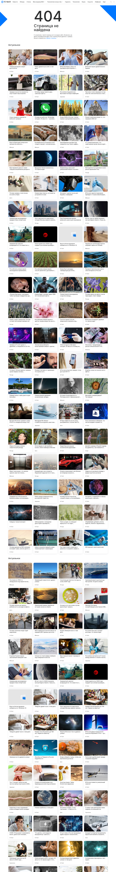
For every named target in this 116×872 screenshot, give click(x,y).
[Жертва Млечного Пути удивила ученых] (70, 827)
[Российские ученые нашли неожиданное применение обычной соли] (20, 263)
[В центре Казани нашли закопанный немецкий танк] (20, 751)
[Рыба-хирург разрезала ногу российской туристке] (45, 491)
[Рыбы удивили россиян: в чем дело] (45, 61)
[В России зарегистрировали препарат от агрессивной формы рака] (96, 188)
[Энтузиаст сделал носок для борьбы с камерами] (70, 188)
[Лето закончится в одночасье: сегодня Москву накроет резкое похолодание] (45, 213)
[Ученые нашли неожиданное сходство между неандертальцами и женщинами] (70, 289)
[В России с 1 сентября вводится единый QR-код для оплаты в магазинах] (45, 592)
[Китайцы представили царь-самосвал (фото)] (45, 86)
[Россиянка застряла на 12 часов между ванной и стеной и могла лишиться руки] (96, 751)
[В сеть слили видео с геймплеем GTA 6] (96, 592)
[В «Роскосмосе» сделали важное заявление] (70, 567)
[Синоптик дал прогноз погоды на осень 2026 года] (70, 676)
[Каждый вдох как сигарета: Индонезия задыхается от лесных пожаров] (45, 466)
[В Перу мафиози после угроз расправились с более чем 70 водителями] (70, 415)
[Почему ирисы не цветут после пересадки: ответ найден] (96, 289)
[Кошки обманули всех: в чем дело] (70, 726)
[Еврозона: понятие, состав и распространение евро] (20, 567)
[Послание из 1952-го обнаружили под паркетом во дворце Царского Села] (20, 676)
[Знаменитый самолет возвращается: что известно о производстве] (20, 238)
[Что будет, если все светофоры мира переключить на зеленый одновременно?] (96, 643)
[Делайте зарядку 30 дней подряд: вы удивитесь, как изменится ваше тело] (96, 440)
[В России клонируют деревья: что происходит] (96, 314)
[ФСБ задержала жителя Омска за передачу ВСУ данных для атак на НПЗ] (45, 726)
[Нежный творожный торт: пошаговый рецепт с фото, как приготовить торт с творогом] (20, 643)
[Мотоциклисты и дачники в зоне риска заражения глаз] (96, 162)
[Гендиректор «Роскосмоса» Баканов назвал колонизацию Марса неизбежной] (20, 491)
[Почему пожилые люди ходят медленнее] (20, 726)
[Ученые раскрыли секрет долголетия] (20, 61)
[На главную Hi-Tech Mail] (7, 2)
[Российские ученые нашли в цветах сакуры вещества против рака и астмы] (45, 314)
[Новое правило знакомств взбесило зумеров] (20, 112)
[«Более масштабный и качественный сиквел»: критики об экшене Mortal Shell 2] (45, 339)
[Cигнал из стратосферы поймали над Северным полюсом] (45, 751)
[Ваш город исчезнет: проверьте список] (70, 751)
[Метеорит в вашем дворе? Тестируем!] (96, 390)
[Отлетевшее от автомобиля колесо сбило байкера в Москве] (45, 440)
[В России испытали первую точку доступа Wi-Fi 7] (70, 365)
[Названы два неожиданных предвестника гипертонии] (20, 213)
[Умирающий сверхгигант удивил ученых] (45, 676)
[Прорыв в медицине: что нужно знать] (70, 592)
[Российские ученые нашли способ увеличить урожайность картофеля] (45, 263)
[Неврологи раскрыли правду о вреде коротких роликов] (96, 466)
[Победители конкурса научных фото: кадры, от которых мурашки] (20, 617)
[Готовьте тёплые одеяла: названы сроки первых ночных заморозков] (20, 365)
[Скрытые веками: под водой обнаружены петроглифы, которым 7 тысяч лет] (70, 617)
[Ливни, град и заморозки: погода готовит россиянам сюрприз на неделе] (20, 314)
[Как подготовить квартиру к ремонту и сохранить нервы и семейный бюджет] (70, 542)
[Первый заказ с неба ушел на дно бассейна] (20, 390)
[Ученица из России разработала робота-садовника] (45, 617)
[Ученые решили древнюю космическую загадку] (45, 390)
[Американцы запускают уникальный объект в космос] (70, 162)
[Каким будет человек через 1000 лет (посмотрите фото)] (45, 289)
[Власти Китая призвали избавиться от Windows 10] (70, 238)
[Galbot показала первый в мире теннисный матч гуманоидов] (45, 542)
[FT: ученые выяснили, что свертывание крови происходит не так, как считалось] (96, 137)
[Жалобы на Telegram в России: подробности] (45, 853)
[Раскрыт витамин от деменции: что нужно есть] (45, 365)
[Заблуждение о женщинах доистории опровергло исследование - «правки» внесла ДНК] (45, 516)
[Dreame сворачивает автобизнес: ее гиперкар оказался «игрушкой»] (70, 466)
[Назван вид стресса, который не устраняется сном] (45, 188)
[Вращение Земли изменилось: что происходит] (45, 162)
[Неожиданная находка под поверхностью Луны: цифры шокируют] (70, 137)
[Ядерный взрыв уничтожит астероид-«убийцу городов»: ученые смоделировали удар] (70, 643)
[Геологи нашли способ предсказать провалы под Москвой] (70, 314)
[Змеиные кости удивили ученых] (20, 853)
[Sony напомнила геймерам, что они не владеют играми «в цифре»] (96, 415)
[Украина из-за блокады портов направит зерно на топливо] (96, 238)
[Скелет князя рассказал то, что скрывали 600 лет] (96, 112)
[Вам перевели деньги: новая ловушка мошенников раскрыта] (20, 162)
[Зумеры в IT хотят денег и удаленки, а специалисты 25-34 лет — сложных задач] (20, 339)
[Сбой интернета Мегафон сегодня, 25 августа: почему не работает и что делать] (70, 339)
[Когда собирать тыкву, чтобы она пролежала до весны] (70, 853)
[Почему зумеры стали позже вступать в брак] (20, 188)
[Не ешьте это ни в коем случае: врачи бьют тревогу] (70, 701)
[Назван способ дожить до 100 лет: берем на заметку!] (96, 802)
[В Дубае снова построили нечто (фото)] (96, 365)
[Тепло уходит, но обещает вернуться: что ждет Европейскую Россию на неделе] (70, 516)
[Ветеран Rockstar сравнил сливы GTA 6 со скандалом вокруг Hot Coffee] (20, 415)
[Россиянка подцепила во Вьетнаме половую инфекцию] (70, 86)
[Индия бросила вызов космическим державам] (70, 440)
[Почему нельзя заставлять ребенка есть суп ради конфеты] (20, 701)
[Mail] (2, 2)
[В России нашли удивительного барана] (96, 61)
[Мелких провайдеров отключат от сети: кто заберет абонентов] (96, 617)
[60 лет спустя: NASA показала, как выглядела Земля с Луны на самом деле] (96, 213)
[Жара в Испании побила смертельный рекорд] (20, 440)
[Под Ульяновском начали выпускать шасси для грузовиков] (70, 213)
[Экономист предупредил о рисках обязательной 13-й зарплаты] (96, 339)
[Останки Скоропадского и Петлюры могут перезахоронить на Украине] (70, 390)
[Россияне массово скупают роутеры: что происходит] (96, 726)
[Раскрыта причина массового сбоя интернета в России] (96, 263)
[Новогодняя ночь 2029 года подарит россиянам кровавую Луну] (45, 238)
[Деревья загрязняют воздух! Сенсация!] (96, 567)
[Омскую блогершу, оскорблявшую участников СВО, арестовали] (96, 701)
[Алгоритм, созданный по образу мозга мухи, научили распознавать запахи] (96, 491)
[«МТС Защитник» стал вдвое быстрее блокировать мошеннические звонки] (45, 567)
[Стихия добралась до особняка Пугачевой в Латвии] (20, 592)
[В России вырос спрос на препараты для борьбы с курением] (70, 61)
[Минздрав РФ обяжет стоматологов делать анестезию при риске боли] (45, 415)
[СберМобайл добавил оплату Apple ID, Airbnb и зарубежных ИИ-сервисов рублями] (96, 516)
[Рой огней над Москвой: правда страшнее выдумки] (96, 853)
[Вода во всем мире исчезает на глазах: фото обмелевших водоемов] (45, 643)
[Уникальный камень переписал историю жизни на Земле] (45, 701)
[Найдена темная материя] (20, 516)
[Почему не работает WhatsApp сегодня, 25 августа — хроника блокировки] (45, 112)
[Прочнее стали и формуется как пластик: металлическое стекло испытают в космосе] (96, 86)
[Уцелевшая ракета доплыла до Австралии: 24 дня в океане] (96, 676)
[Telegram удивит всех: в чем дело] (45, 802)
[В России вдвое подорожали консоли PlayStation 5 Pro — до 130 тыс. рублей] (96, 827)
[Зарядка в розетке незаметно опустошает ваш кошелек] (20, 86)
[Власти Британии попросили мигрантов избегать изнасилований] (20, 137)
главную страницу (51, 38)
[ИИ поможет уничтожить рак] (96, 542)
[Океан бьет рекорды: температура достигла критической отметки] (70, 263)
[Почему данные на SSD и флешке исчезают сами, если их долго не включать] (20, 542)
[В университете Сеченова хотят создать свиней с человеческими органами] (45, 137)
